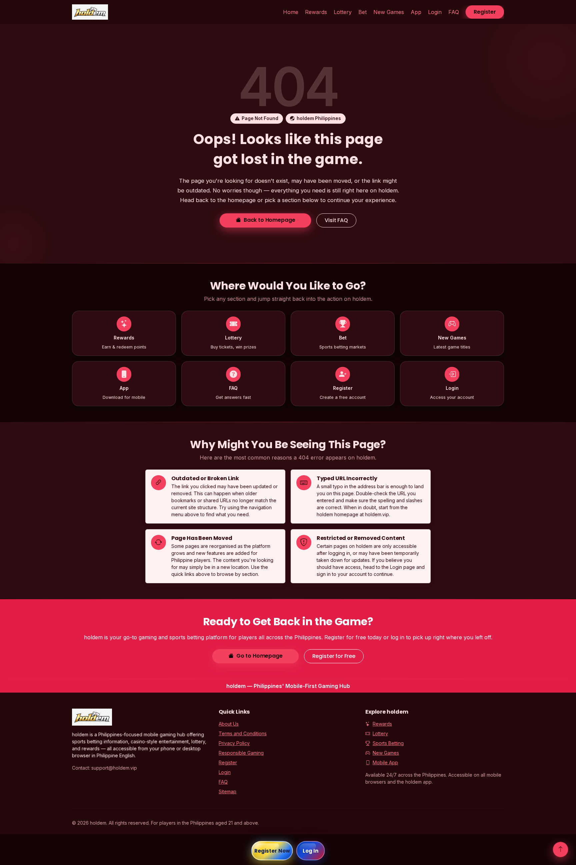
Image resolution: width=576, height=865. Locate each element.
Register (485, 12)
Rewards (316, 12)
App (416, 12)
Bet (362, 12)
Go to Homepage (259, 656)
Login (435, 12)
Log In (311, 850)
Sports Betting (388, 743)
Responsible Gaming (241, 753)
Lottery (343, 12)
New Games (388, 12)
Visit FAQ (336, 220)
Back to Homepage (269, 220)
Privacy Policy (234, 743)
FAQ (453, 12)
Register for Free (333, 656)
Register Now (272, 850)
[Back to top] (560, 849)
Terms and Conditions (243, 733)
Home (290, 12)
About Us (229, 724)
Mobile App (385, 762)
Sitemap (227, 791)
